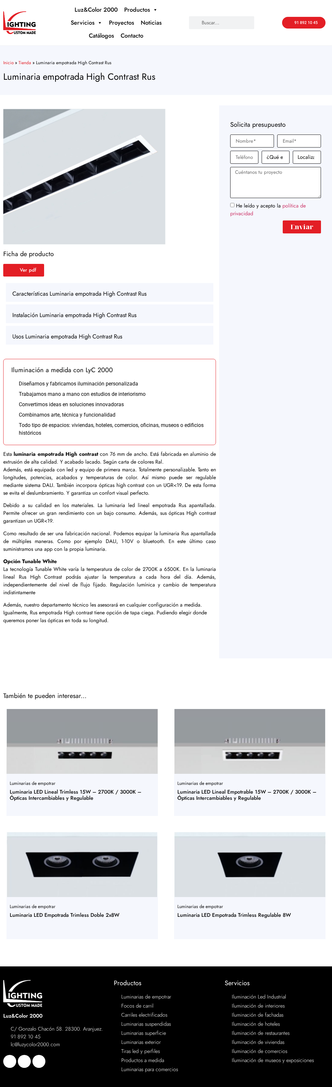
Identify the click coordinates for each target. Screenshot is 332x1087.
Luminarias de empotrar (32, 783)
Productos (137, 10)
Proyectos (121, 22)
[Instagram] (38, 1061)
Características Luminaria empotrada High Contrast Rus (79, 293)
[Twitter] (24, 1061)
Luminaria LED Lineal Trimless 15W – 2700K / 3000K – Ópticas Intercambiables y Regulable (75, 795)
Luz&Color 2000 (96, 10)
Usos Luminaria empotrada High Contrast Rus (67, 336)
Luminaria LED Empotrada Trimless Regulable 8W (234, 915)
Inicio (8, 62)
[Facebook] (9, 1061)
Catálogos (101, 35)
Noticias (151, 22)
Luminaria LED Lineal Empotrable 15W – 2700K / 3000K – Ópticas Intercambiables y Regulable (246, 795)
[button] (109, 292)
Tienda (24, 62)
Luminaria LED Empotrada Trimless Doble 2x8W (64, 915)
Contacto (132, 35)
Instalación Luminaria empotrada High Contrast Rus (74, 315)
